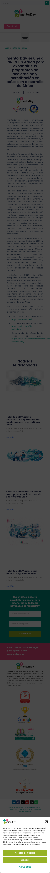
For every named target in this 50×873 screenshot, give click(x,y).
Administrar (25, 867)
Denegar (25, 860)
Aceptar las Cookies (25, 853)
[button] (46, 821)
